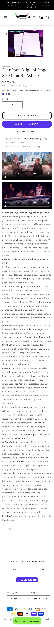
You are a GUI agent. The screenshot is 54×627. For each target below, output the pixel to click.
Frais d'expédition (8, 86)
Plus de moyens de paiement (27, 131)
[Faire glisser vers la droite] (33, 62)
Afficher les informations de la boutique (23, 146)
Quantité (5, 99)
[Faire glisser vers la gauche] (21, 62)
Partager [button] (9, 528)
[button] (6, 17)
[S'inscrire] (43, 569)
